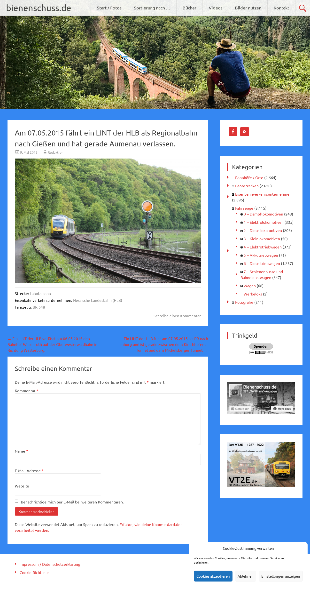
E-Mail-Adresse (29, 470)
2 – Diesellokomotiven (263, 230)
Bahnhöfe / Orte (249, 177)
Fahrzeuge (244, 208)
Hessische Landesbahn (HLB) (97, 300)
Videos (216, 7)
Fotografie (244, 302)
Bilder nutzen (248, 7)
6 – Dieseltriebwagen (262, 263)
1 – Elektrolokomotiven (264, 222)
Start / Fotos (109, 7)
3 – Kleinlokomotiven (262, 238)
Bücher (189, 7)
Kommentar (26, 390)
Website (22, 485)
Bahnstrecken (247, 185)
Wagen (250, 285)
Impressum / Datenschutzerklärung (50, 564)
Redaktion (55, 152)
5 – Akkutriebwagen (261, 255)
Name (21, 450)
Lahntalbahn (40, 293)
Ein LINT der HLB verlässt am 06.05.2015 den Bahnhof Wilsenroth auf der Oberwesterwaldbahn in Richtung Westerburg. (52, 344)
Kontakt (281, 7)
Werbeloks (253, 293)
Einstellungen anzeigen (280, 576)
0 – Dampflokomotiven (263, 213)
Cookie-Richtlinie (34, 572)
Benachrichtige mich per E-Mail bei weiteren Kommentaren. (72, 501)
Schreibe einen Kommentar (177, 315)
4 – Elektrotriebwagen (263, 246)
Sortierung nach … (152, 7)
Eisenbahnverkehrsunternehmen (263, 193)
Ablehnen (246, 576)
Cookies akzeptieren (213, 576)
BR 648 (39, 306)
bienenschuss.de (38, 7)
